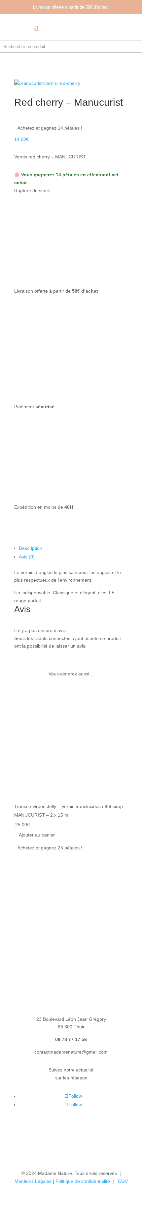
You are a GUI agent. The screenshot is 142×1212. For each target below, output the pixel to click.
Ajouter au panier (37, 834)
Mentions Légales (33, 1181)
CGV (123, 1181)
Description (30, 548)
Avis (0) (27, 556)
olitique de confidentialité (84, 1181)
